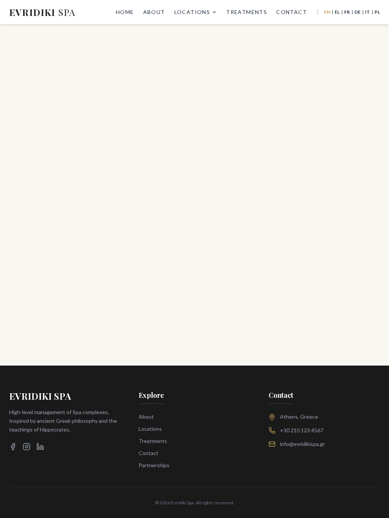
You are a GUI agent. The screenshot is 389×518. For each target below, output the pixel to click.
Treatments (246, 12)
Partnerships (154, 465)
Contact (291, 12)
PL (377, 12)
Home (125, 12)
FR (347, 12)
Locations (192, 12)
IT (367, 12)
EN (327, 12)
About (154, 12)
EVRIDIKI (42, 12)
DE (357, 12)
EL (337, 12)
